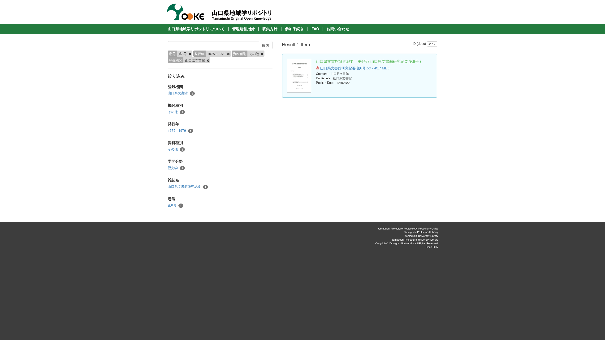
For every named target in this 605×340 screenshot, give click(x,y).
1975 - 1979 (179, 130)
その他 (175, 111)
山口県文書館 (180, 92)
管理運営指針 (243, 28)
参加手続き (294, 28)
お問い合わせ (338, 28)
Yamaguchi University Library (421, 236)
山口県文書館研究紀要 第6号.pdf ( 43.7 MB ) (354, 67)
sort (431, 44)
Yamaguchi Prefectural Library (421, 232)
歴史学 (175, 167)
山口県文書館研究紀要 (187, 186)
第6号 (175, 205)
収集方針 (269, 28)
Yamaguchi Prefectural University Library (415, 239)
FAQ (315, 28)
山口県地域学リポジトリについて (196, 28)
